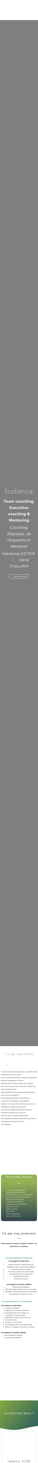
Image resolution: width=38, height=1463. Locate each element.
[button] (19, 16)
